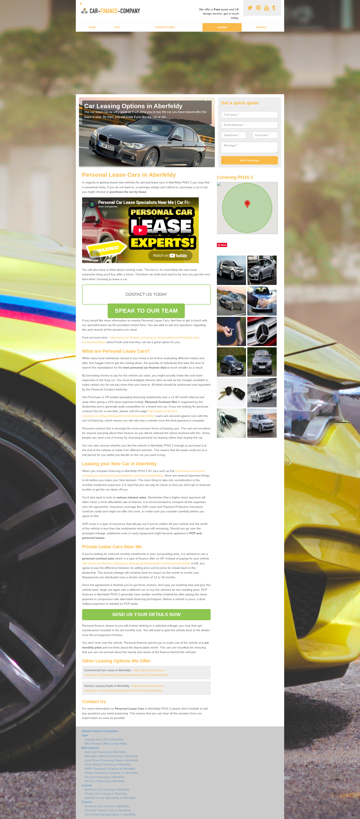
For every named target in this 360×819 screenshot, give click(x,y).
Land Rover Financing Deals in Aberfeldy (111, 760)
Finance (261, 27)
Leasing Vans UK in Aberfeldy (104, 739)
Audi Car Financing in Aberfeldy (105, 752)
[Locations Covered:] (81, 3)
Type (117, 27)
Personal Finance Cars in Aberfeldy (108, 810)
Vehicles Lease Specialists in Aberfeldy (110, 797)
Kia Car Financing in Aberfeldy (104, 777)
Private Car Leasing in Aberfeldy (106, 793)
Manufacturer (165, 27)
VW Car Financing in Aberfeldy (105, 781)
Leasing (222, 27)
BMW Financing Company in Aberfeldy (110, 768)
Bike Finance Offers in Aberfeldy (106, 743)
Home (92, 27)
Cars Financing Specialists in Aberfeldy (110, 814)
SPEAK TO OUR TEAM (146, 310)
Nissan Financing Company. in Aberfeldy (111, 772)
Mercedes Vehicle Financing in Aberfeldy (111, 756)
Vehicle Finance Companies (99, 731)
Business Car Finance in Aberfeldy (107, 806)
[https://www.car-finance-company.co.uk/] (112, 10)
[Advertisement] (180, 63)
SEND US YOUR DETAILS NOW (146, 614)
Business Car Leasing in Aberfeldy (107, 789)
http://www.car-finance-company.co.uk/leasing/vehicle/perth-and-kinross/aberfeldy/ (136, 563)
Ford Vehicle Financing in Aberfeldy (108, 764)
